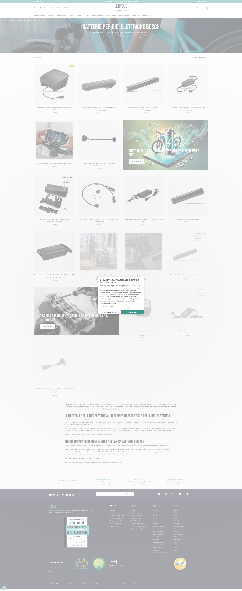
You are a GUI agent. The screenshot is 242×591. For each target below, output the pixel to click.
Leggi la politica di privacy (107, 306)
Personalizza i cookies (109, 312)
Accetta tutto (132, 312)
